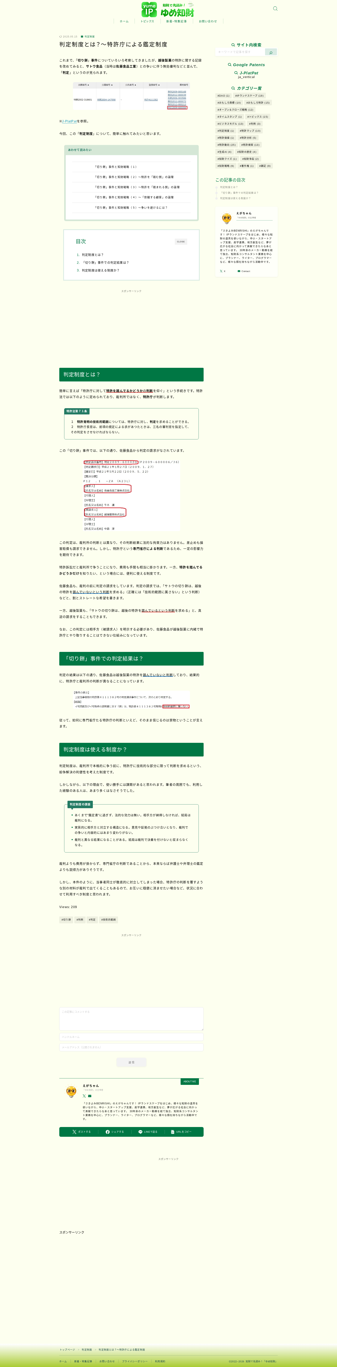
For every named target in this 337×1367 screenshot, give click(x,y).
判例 (256, 124)
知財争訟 (251, 159)
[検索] (271, 51)
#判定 (92, 919)
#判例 (80, 919)
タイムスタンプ (230, 117)
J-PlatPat (69, 121)
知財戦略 (226, 166)
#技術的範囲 (108, 919)
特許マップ (251, 131)
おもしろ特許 (259, 102)
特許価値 (226, 138)
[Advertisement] (131, 324)
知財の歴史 (247, 152)
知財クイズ (228, 159)
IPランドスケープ (250, 95)
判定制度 (90, 37)
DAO (224, 95)
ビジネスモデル (231, 124)
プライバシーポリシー (135, 1361)
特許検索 (251, 145)
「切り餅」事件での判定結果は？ (105, 262)
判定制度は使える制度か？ (101, 270)
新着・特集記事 (176, 21)
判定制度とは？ (93, 254)
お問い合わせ (208, 21)
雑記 (266, 166)
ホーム (124, 21)
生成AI (225, 152)
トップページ (67, 1349)
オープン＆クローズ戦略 (236, 109)
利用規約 (160, 1361)
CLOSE (181, 242)
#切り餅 (66, 919)
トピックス (148, 21)
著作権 (247, 166)
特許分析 (248, 138)
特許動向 (227, 145)
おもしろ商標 (230, 102)
